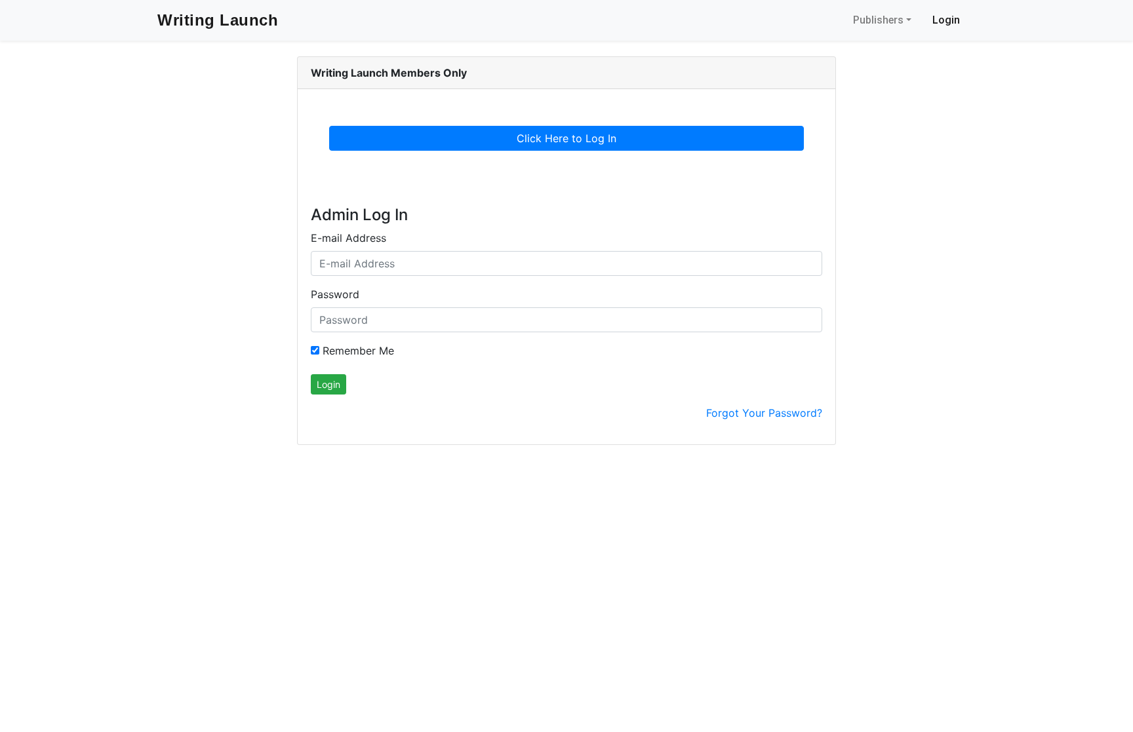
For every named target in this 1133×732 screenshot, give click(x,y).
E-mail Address (348, 237)
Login (946, 20)
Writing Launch (217, 20)
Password (335, 294)
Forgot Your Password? (764, 412)
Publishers (878, 20)
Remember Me (356, 350)
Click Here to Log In (566, 138)
